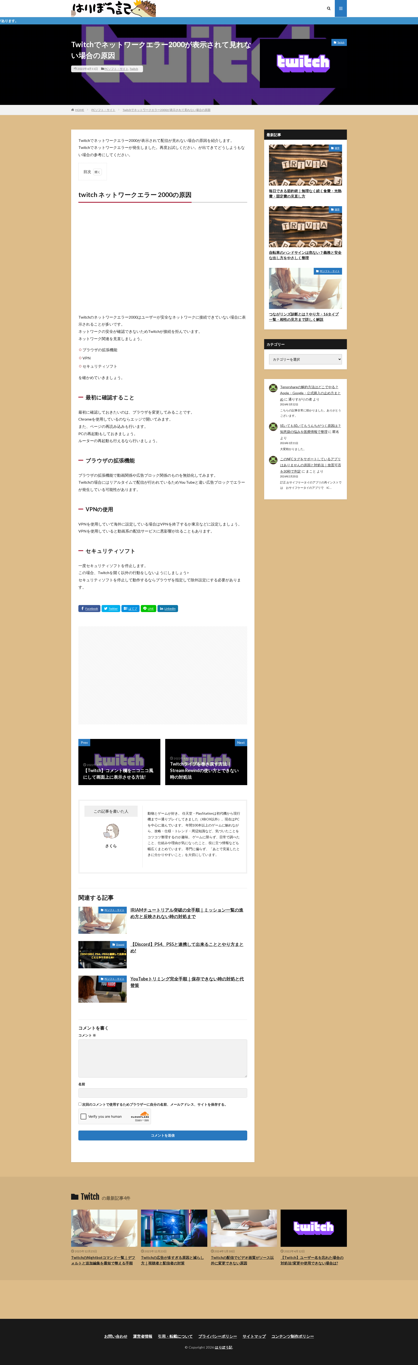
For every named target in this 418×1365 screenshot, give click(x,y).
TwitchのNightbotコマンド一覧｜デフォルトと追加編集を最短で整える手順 (103, 1260)
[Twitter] (111, 608)
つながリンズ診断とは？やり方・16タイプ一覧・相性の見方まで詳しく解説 (304, 317)
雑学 (337, 147)
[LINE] (148, 608)
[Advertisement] (162, 258)
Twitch (134, 69)
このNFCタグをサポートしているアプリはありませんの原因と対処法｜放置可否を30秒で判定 (310, 465)
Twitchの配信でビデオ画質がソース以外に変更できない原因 (242, 1260)
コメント (87, 1035)
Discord (120, 944)
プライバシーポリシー (217, 1336)
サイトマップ (254, 1336)
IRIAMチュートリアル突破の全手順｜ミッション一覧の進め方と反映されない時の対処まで (186, 913)
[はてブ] (130, 608)
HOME (79, 110)
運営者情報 (142, 1336)
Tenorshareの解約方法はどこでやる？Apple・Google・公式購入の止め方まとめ (310, 393)
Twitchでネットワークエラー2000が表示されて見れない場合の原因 (166, 110)
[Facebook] (89, 608)
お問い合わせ (115, 1336)
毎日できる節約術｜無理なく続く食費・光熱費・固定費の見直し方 (305, 193)
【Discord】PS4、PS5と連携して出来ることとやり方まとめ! (187, 947)
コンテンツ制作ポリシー (292, 1336)
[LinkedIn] (167, 608)
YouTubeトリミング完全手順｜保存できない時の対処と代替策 (187, 982)
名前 (81, 1084)
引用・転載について (175, 1336)
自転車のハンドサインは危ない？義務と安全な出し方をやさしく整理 (305, 255)
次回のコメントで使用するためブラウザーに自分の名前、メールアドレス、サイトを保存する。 (155, 1104)
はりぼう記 (223, 1347)
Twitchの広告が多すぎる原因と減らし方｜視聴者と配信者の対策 (172, 1260)
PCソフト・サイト (116, 69)
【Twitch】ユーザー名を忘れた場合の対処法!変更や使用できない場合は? (312, 1260)
